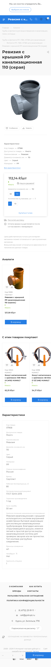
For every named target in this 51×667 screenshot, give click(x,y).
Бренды (17, 591)
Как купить (35, 586)
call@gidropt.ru (27, 615)
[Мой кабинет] (41, 19)
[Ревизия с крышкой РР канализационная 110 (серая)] (25, 100)
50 (11, 194)
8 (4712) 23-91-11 (26, 610)
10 (15, 204)
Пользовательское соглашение (25, 596)
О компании (16, 586)
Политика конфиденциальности (25, 601)
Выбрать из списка (20, 10)
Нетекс (36, 651)
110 (17, 194)
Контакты (32, 591)
